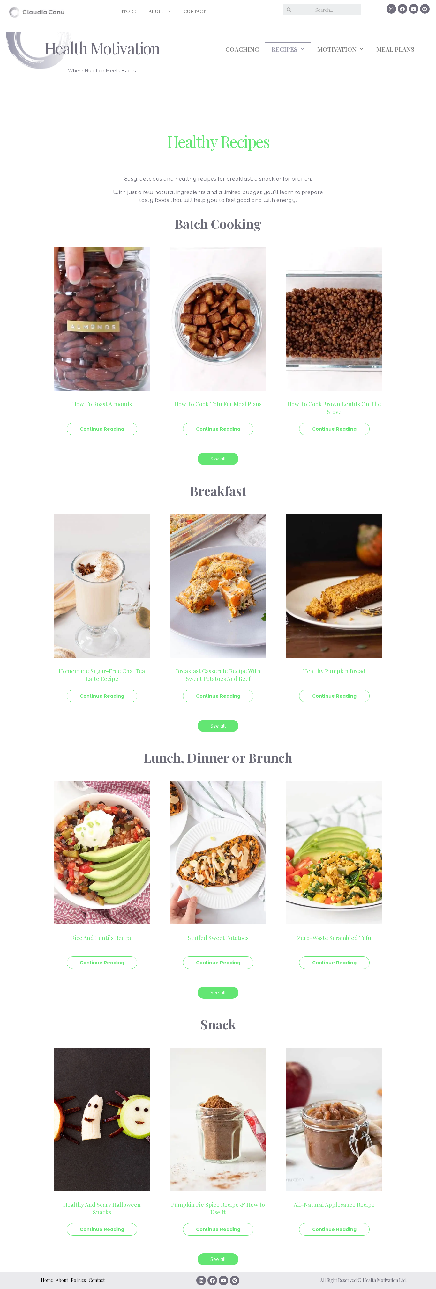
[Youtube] (413, 9)
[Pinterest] (425, 9)
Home (47, 1280)
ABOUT (157, 11)
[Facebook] (402, 9)
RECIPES (284, 49)
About (62, 1280)
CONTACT (195, 11)
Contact (97, 1280)
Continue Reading (102, 429)
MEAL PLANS (395, 49)
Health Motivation (102, 48)
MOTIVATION (337, 49)
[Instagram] (391, 9)
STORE (128, 11)
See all (218, 459)
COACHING (242, 49)
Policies (78, 1280)
